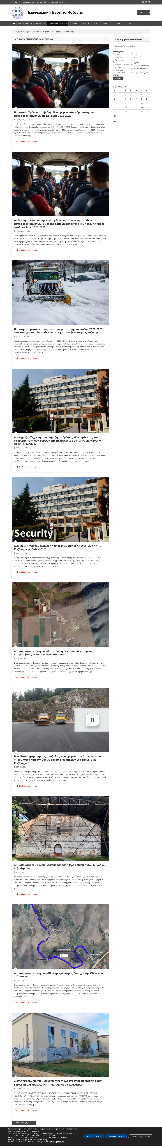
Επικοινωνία (41, 2)
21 (136, 107)
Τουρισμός (120, 23)
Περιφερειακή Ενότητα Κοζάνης (30, 23)
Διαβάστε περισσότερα (28, 141)
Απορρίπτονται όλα (116, 1136)
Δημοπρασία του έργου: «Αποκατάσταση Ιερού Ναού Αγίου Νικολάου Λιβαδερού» (60, 866)
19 (126, 107)
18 (120, 107)
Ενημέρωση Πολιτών (57, 23)
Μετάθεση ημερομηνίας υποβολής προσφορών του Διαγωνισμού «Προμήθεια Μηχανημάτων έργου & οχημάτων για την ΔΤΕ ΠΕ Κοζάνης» (57, 759)
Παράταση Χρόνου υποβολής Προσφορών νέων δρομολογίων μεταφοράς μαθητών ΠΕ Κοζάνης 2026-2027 (54, 113)
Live (129, 23)
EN (65, 2)
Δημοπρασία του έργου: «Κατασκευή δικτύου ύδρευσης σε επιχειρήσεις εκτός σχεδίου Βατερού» (53, 652)
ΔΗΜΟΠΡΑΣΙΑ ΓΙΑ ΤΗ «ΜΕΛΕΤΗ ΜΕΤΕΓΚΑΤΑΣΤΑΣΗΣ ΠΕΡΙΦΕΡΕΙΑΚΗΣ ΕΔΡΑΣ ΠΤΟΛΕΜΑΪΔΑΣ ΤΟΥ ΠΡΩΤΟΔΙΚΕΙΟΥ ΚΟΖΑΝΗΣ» (58, 1082)
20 (131, 107)
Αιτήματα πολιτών (55, 2)
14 (136, 103)
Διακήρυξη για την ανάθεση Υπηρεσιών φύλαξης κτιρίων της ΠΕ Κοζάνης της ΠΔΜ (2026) (57, 547)
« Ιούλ (115, 121)
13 (131, 103)
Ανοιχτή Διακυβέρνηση (101, 23)
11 (120, 103)
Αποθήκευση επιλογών (141, 1136)
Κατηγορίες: (118, 52)
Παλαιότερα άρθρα (22, 1123)
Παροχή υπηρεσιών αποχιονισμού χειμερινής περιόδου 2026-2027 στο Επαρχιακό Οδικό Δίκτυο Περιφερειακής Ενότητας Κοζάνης (58, 330)
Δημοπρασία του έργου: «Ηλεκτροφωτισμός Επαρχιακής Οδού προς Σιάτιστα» (59, 974)
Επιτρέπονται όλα (94, 1136)
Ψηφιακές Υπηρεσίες (78, 23)
